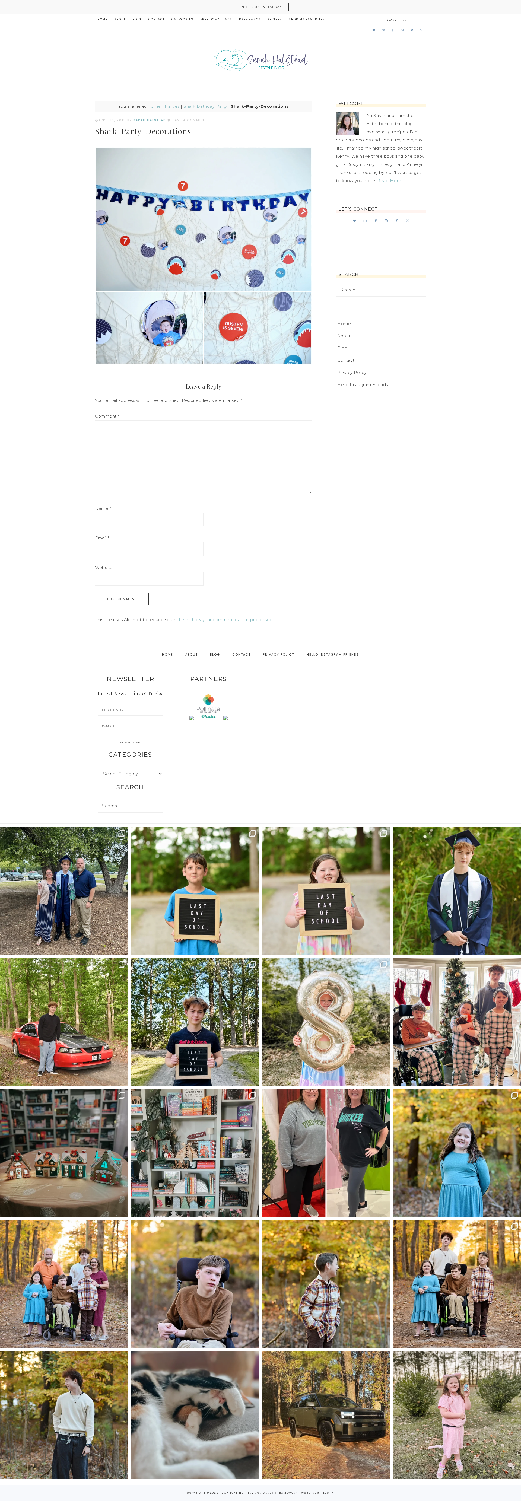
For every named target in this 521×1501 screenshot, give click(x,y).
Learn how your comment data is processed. (226, 619)
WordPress (310, 1492)
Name (103, 508)
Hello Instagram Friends (362, 384)
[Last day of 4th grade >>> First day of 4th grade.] (195, 891)
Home (154, 106)
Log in (328, 1492)
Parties (172, 106)
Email (102, 537)
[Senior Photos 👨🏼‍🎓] (64, 1022)
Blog (342, 348)
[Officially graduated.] (64, 891)
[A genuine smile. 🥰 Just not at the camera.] (326, 1284)
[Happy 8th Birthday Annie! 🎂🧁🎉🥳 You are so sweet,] (326, 1022)
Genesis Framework (280, 1492)
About (344, 335)
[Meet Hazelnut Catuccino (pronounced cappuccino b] (195, 1415)
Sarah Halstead (260, 60)
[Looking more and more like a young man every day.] (195, 1284)
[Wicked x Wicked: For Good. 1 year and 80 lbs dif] (326, 1153)
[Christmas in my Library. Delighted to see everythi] (195, 1153)
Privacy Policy (352, 372)
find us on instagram (260, 7)
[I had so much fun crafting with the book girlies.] (64, 1153)
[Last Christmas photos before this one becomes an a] (64, 1415)
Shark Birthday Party (205, 106)
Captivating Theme (239, 1492)
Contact (346, 360)
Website (104, 567)
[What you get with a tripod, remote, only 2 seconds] (64, 1284)
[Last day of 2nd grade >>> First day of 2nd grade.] (326, 891)
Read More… (390, 180)
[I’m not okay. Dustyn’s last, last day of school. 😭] (195, 1022)
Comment (107, 416)
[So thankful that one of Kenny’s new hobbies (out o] (326, 1415)
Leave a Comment (189, 120)
